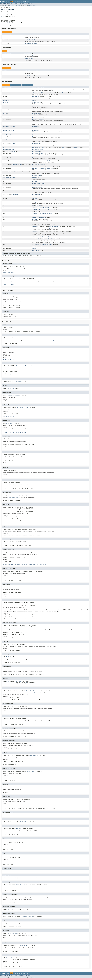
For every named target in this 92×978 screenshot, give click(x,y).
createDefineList (36, 102)
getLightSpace (35, 130)
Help (28, 1)
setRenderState (36, 223)
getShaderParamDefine (37, 153)
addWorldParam (35, 96)
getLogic (34, 134)
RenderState (6, 117)
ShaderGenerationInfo (8, 149)
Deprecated (19, 1)
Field (10, 5)
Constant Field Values (8, 272)
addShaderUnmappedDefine (38, 92)
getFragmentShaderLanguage (39, 119)
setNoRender (35, 219)
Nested (6, 5)
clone (33, 100)
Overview (2, 1)
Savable (3, 16)
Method (18, 5)
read (33, 205)
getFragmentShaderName (37, 122)
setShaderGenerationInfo (38, 236)
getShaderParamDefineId (38, 157)
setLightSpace (35, 213)
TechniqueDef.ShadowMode (31, 43)
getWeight (34, 190)
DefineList (5, 102)
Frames (16, 3)
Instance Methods (16, 85)
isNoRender (34, 198)
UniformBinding (14, 194)
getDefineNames (36, 109)
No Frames (21, 3)
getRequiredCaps (36, 143)
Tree (15, 1)
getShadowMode (35, 177)
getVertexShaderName (37, 187)
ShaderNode (13, 151)
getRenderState (36, 139)
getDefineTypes (36, 113)
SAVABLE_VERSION (29, 58)
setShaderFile (35, 226)
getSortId (34, 181)
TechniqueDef (28, 72)
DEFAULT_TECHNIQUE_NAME (30, 55)
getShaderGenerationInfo (38, 149)
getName (34, 136)
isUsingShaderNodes (37, 202)
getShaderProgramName (37, 168)
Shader (4, 147)
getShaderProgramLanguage (38, 160)
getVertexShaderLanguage (38, 183)
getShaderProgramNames (37, 171)
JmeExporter (38, 250)
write (33, 250)
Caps (14, 143)
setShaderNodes (36, 238)
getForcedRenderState (37, 117)
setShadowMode (35, 244)
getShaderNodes (36, 151)
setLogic (34, 217)
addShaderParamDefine (37, 89)
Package (7, 1)
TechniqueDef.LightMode (30, 36)
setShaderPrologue (36, 240)
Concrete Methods (27, 85)
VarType (60, 89)
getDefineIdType (36, 106)
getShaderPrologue (36, 175)
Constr (13, 5)
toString (34, 248)
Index (24, 1)
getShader (34, 147)
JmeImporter (38, 205)
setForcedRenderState (37, 207)
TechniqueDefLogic (7, 134)
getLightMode (35, 126)
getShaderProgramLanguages (39, 164)
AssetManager (40, 147)
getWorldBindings (36, 194)
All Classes (29, 3)
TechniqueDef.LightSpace (31, 39)
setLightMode (35, 209)
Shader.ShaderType (50, 160)
